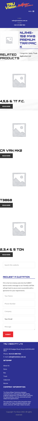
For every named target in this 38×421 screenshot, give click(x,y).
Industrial (6, 380)
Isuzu (30, 53)
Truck (5, 376)
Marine (5, 383)
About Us (6, 366)
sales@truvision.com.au (19, 20)
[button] (30, 11)
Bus (4, 373)
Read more (6, 106)
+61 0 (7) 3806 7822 (19, 25)
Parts (5, 369)
